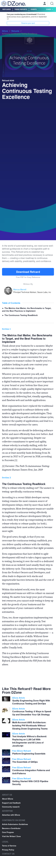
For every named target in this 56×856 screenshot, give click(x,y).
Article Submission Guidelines (15, 824)
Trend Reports (20, 9)
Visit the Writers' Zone (11, 836)
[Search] (52, 4)
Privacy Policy (8, 849)
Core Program (8, 832)
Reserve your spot (28, 23)
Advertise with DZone (11, 815)
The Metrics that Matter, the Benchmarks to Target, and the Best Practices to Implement (26, 309)
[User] (44, 4)
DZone (5, 31)
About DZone (7, 798)
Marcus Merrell (19, 289)
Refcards (6, 9)
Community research (11, 806)
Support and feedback (11, 802)
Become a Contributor (11, 828)
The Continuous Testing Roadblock (20, 315)
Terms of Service (9, 845)
